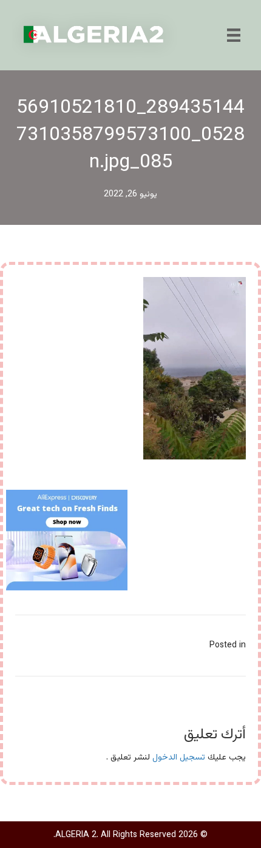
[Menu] (234, 35)
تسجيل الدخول (178, 757)
